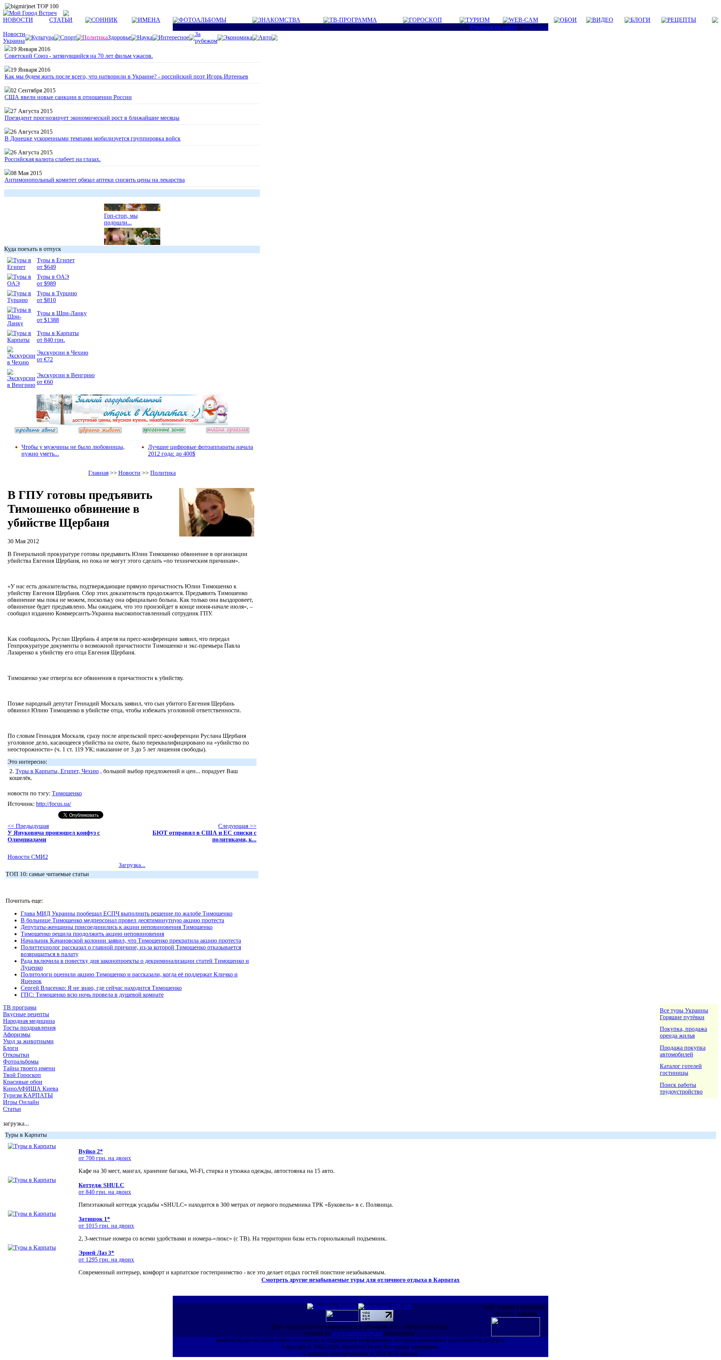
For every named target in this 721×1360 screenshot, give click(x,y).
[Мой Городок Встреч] (132, 423)
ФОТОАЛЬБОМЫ (202, 20)
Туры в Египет (56, 260)
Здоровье (119, 37)
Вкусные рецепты (26, 1014)
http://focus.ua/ (53, 804)
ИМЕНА (149, 20)
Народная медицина (29, 1021)
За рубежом (206, 37)
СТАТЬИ (60, 20)
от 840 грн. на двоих (104, 1192)
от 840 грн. (51, 340)
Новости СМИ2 (28, 857)
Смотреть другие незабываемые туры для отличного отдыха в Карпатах (360, 1280)
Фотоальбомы (21, 1061)
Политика (163, 473)
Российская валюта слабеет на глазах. (53, 159)
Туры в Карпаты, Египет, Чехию (57, 771)
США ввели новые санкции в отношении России (68, 97)
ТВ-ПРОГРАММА (353, 20)
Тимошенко (67, 793)
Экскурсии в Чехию (62, 352)
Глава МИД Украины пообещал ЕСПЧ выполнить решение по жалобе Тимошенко (126, 913)
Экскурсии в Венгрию (66, 375)
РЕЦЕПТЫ (681, 20)
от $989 (46, 283)
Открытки (16, 1055)
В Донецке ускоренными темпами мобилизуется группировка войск (93, 138)
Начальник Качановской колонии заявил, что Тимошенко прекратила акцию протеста (131, 940)
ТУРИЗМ (478, 20)
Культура (42, 37)
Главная (98, 473)
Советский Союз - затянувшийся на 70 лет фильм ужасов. (79, 56)
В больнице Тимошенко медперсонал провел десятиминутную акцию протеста (122, 920)
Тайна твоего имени (29, 1068)
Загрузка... (132, 865)
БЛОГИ (640, 20)
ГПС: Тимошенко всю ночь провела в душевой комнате (92, 994)
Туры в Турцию (57, 293)
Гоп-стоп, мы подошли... (121, 214)
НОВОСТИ (18, 20)
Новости (129, 473)
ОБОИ (568, 20)
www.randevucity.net (357, 1333)
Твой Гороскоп (22, 1075)
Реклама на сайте (493, 27)
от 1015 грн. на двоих (106, 1225)
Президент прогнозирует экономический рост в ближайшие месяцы (92, 118)
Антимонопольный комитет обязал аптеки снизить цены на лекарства (95, 180)
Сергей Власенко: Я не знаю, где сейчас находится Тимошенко (101, 988)
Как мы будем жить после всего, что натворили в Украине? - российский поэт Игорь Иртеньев (126, 76)
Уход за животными (28, 1041)
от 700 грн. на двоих (104, 1158)
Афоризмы (16, 1034)
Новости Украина (14, 37)
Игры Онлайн (21, 1102)
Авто (265, 37)
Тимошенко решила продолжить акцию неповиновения (92, 934)
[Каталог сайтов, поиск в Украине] (343, 1319)
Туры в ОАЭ (53, 277)
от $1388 (48, 320)
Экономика (237, 37)
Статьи (12, 1109)
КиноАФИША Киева (30, 1088)
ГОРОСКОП (425, 20)
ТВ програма (19, 1007)
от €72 (45, 359)
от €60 (45, 382)
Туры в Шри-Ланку (62, 313)
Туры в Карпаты (58, 333)
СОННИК (104, 20)
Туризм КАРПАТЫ (28, 1095)
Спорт (68, 37)
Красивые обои (22, 1082)
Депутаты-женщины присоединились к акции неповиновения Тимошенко (117, 927)
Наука (144, 37)
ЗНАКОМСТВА (279, 20)
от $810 (46, 300)
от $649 (46, 267)
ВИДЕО (602, 20)
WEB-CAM (523, 20)
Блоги (10, 1048)
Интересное (173, 37)
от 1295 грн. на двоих (106, 1259)
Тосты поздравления (29, 1028)
